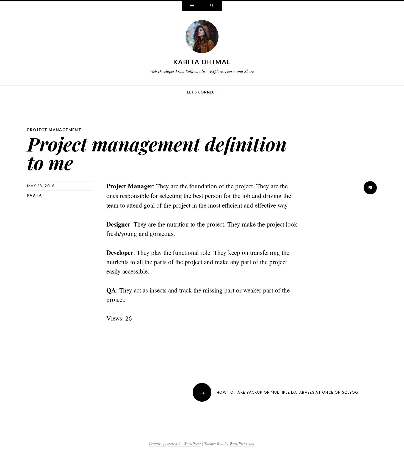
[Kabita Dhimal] (202, 38)
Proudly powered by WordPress (175, 443)
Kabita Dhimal (202, 62)
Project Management (54, 129)
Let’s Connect (202, 92)
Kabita (34, 195)
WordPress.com (241, 443)
